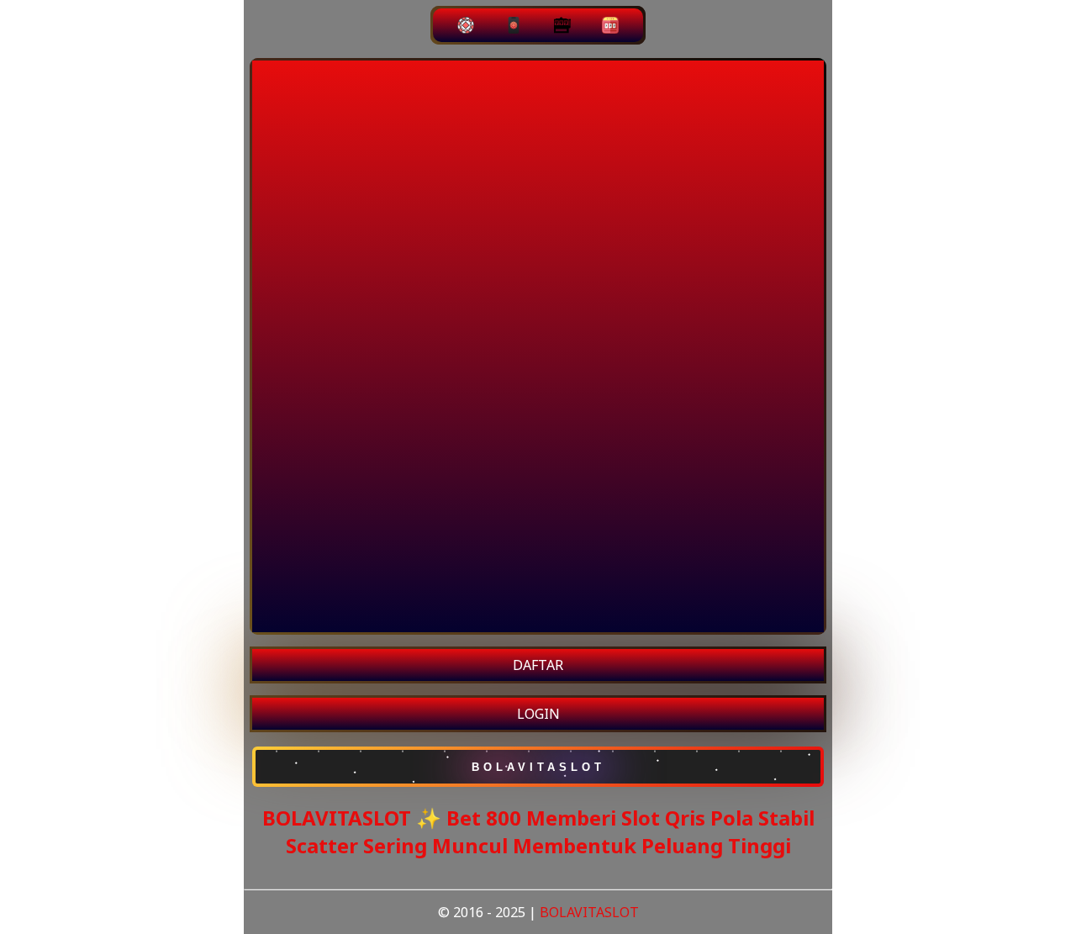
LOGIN (538, 713)
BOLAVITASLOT (589, 912)
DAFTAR (538, 665)
